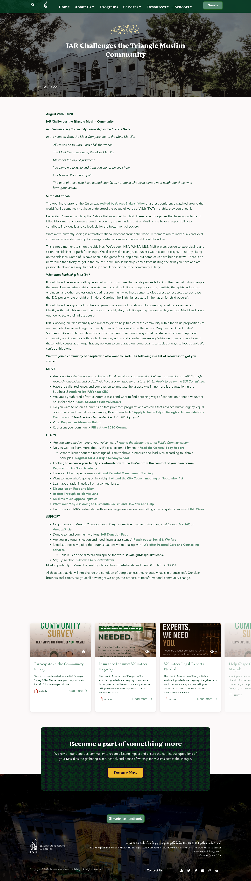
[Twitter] (189, 871)
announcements (109, 628)
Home (64, 6)
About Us (83, 6)
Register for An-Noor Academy (75, 468)
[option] (60, 667)
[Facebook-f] (196, 871)
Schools (182, 6)
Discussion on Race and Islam (74, 489)
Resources (156, 6)
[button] (33, 4)
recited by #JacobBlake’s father (122, 203)
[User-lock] (182, 871)
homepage (135, 628)
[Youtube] (217, 871)
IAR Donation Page (115, 534)
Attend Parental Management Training (125, 473)
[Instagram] (210, 871)
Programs (109, 6)
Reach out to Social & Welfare (155, 540)
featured (124, 628)
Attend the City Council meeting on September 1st (147, 478)
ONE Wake (196, 509)
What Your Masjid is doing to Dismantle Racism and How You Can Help (103, 504)
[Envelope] (203, 871)
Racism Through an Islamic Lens (75, 494)
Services (131, 6)
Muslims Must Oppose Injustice (75, 499)
